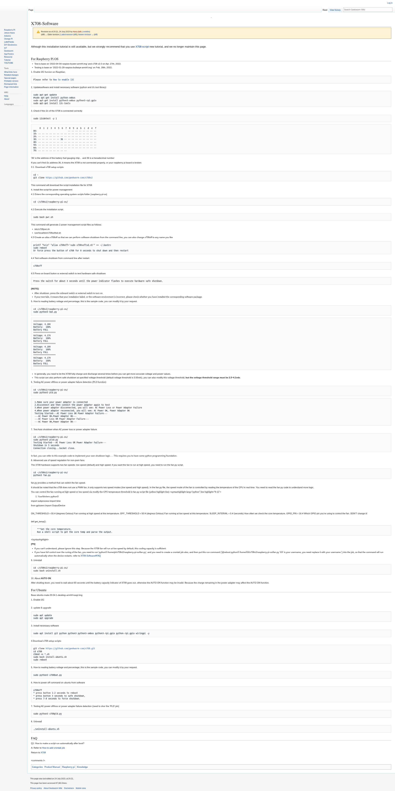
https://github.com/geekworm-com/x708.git (70, 648)
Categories (37, 767)
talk (80, 32)
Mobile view (81, 788)
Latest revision (67, 34)
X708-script (142, 46)
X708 (43, 752)
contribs (86, 32)
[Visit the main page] (13, 12)
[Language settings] (23, 104)
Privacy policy (36, 788)
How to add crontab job (53, 748)
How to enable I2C (63, 79)
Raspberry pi (68, 767)
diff (75, 34)
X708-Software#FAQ (91, 555)
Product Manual (52, 767)
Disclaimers (69, 788)
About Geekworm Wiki (53, 788)
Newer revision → (85, 34)
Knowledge (82, 767)
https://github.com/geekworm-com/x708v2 (69, 177)
